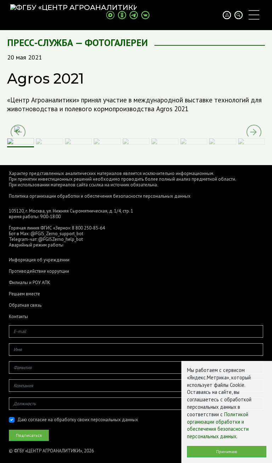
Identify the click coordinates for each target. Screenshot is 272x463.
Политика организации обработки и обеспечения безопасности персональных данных (100, 196)
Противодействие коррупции (39, 271)
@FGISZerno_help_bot (60, 239)
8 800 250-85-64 (88, 228)
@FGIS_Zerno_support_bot (56, 234)
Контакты (18, 317)
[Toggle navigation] (254, 15)
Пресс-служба (40, 42)
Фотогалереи (116, 42)
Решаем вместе (24, 294)
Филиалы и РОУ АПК (29, 283)
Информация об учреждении (39, 260)
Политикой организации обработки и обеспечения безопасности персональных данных (218, 425)
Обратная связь (25, 305)
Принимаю (226, 451)
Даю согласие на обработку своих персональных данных (77, 420)
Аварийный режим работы (36, 245)
